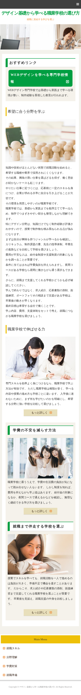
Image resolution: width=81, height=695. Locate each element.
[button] (40, 4)
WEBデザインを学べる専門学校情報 (39, 78)
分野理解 (11, 657)
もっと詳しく (39, 412)
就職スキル (13, 648)
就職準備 (11, 675)
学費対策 (11, 666)
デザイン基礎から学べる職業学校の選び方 (40, 13)
